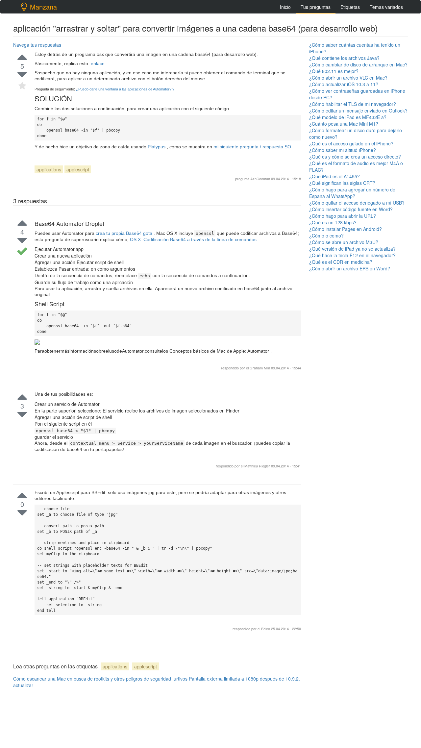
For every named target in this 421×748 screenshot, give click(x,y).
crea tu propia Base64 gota (125, 233)
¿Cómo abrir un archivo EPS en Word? (349, 268)
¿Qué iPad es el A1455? (334, 176)
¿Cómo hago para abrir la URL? (342, 215)
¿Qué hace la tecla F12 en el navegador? (352, 255)
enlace (98, 63)
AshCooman (260, 178)
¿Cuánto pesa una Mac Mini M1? (343, 123)
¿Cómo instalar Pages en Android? (345, 229)
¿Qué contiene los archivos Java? (344, 58)
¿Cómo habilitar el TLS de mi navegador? (352, 104)
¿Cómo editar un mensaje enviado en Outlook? (358, 110)
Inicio (285, 7)
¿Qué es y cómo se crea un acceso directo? (355, 156)
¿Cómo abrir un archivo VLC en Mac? (348, 77)
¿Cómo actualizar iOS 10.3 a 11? (343, 84)
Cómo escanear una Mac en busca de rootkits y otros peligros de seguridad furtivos (100, 678)
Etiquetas (350, 7)
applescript (77, 169)
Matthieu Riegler (257, 465)
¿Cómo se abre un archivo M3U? (343, 242)
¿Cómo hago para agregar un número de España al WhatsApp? (352, 192)
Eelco (266, 628)
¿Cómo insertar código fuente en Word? (351, 209)
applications (49, 169)
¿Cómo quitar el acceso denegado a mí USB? (357, 202)
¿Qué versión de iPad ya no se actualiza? (352, 248)
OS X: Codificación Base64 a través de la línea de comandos (193, 239)
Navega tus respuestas (37, 44)
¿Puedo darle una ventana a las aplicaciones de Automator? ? (125, 89)
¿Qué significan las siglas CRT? (342, 183)
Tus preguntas (316, 7)
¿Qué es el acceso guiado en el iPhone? (351, 143)
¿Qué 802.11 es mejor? (334, 71)
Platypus (157, 146)
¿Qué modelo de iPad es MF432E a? (347, 117)
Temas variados (386, 7)
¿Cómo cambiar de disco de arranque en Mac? (358, 64)
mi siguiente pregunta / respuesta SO (252, 146)
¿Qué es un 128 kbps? (333, 222)
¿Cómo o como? (326, 235)
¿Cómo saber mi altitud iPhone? (342, 150)
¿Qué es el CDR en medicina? (340, 262)
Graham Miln (260, 367)
